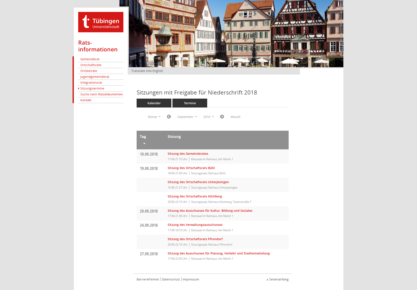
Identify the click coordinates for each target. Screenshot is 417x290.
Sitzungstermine (92, 88)
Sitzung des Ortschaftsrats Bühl (191, 168)
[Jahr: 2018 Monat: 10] (222, 117)
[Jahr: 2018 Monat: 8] (169, 117)
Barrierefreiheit (148, 279)
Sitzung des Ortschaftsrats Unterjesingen (198, 182)
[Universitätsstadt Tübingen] (100, 22)
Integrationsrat (91, 82)
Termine (190, 103)
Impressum (191, 279)
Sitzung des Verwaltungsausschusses (195, 225)
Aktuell (235, 117)
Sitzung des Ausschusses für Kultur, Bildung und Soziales (210, 211)
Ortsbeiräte (88, 71)
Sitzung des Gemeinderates (188, 154)
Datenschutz (171, 279)
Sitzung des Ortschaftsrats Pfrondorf (195, 239)
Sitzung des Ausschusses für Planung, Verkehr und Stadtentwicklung (219, 253)
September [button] (185, 117)
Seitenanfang (279, 279)
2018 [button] (207, 117)
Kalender (154, 103)
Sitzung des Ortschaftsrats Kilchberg (195, 196)
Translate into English (147, 71)
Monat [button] (153, 117)
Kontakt (85, 100)
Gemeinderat (89, 59)
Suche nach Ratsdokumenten (101, 94)
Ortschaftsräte (90, 65)
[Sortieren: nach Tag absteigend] (150, 142)
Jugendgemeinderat (94, 77)
